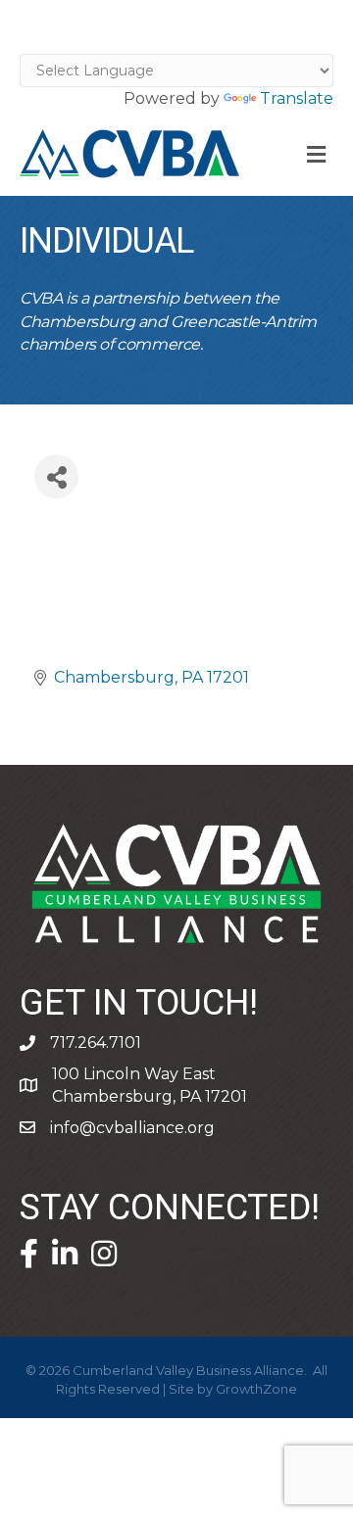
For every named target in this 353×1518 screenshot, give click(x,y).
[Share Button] (56, 476)
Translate (296, 98)
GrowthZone (256, 1389)
